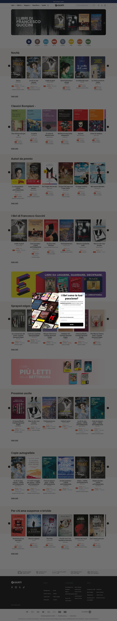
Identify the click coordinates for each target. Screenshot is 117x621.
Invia (71, 325)
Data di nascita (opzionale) (66, 317)
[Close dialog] (83, 294)
